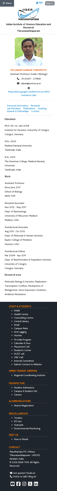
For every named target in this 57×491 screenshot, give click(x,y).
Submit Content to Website (28, 364)
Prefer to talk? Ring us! (24, 476)
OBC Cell (18, 357)
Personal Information (17, 105)
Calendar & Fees (22, 343)
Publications (29, 108)
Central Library (21, 321)
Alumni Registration (24, 405)
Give (48, 3)
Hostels (18, 335)
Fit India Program (22, 339)
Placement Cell (22, 346)
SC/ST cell (19, 353)
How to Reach (21, 439)
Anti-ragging (20, 331)
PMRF (17, 310)
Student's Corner (22, 350)
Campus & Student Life (25, 391)
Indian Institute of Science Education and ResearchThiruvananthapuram (28, 27)
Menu (8, 3)
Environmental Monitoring (27, 428)
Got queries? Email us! (24, 473)
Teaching (42, 108)
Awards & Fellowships (18, 111)
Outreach (18, 425)
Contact (35, 111)
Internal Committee (24, 360)
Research (35, 105)
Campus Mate (21, 328)
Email (16, 324)
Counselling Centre (23, 317)
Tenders (18, 417)
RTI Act (18, 421)
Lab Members (14, 108)
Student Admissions (24, 387)
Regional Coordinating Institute (29, 375)
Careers (18, 394)
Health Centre (21, 314)
